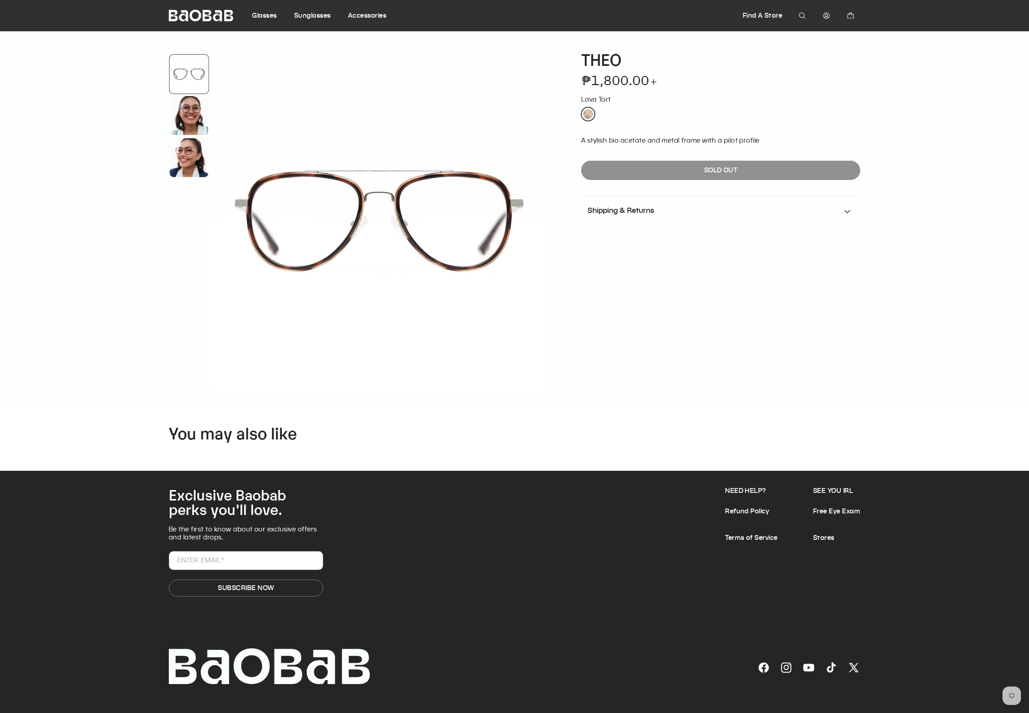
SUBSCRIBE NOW (246, 588)
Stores (823, 537)
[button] (272, 15)
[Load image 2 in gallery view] (188, 115)
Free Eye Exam (836, 511)
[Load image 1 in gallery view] (188, 74)
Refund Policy (747, 511)
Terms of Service (751, 537)
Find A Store (763, 15)
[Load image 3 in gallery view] (188, 157)
